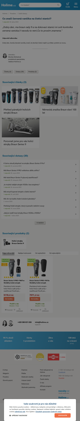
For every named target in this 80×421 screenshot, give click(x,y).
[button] (18, 415)
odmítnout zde (20, 412)
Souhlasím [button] (62, 415)
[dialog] (40, 410)
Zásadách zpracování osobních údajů (49, 412)
